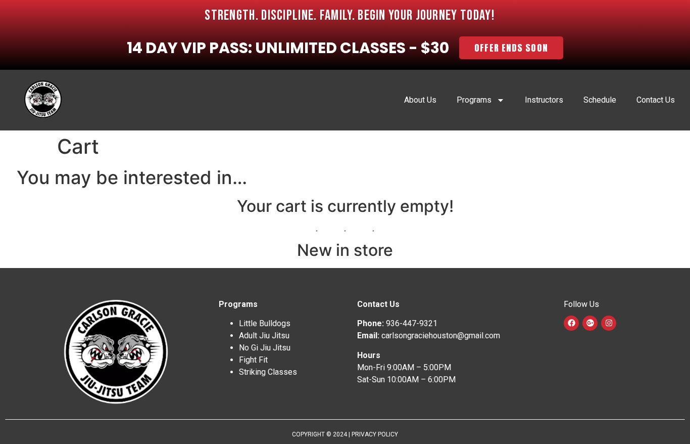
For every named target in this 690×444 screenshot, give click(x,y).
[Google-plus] (590, 323)
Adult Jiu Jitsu (264, 335)
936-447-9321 (411, 323)
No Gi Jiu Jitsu (264, 347)
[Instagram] (608, 323)
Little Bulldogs (264, 323)
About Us (420, 100)
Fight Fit (253, 360)
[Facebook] (571, 323)
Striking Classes (268, 372)
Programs (474, 100)
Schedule (599, 100)
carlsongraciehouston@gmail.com (440, 335)
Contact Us (655, 100)
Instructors (544, 100)
